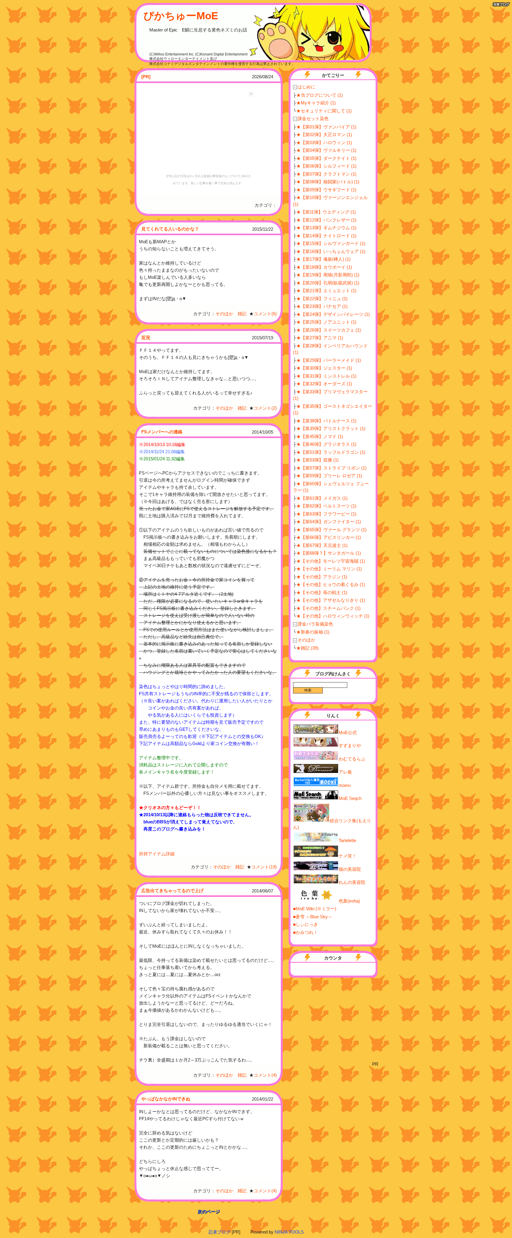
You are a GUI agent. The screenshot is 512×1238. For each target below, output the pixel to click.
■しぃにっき (305, 924)
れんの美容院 (352, 882)
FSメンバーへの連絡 (162, 431)
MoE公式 (348, 732)
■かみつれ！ (305, 932)
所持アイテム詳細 (157, 853)
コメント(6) (265, 313)
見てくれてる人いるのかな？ (170, 228)
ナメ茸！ (347, 855)
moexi (345, 785)
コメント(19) (264, 866)
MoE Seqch (350, 798)
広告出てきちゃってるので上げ (172, 890)
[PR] (146, 76)
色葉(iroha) (349, 900)
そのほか (304, 639)
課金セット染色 (311, 118)
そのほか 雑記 (231, 313)
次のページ (209, 1211)
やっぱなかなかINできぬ (165, 1098)
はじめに (304, 86)
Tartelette (347, 840)
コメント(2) (265, 407)
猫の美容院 (350, 869)
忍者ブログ (219, 1231)
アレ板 (345, 771)
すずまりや (350, 745)
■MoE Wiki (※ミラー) (314, 908)
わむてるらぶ (352, 758)
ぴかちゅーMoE (180, 15)
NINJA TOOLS (289, 1231)
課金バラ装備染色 (313, 623)
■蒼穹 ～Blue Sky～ (312, 916)
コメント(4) (265, 1075)
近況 (145, 337)
